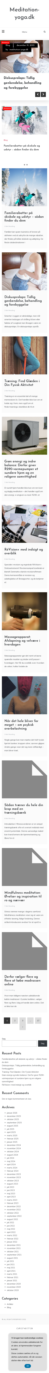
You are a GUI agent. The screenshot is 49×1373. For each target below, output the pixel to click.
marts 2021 (12, 1274)
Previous (37, 94)
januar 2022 (12, 1242)
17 (38, 1020)
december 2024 (14, 1145)
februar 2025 (12, 1138)
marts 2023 (12, 1200)
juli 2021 (10, 1261)
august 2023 (12, 1184)
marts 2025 (12, 1135)
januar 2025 (12, 1142)
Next (43, 94)
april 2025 (11, 1132)
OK (28, 1366)
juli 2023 (10, 1187)
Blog (8, 45)
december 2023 (14, 1174)
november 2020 (14, 1287)
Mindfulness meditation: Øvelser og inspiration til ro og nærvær (23, 896)
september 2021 (14, 1255)
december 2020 (14, 1284)
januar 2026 (12, 1113)
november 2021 (14, 1248)
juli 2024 (10, 1158)
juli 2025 (10, 1129)
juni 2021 (11, 1264)
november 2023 (14, 1177)
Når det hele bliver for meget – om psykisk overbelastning (21, 724)
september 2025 (14, 1122)
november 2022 (14, 1209)
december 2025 (14, 1116)
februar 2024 (12, 1171)
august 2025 (12, 1126)
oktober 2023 (13, 1180)
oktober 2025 (13, 1119)
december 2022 (14, 1206)
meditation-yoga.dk (18, 50)
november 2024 (14, 1148)
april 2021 (11, 1271)
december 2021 (14, 1245)
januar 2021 (12, 1280)
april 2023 (11, 1196)
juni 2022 (11, 1226)
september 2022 (14, 1216)
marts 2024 (12, 1168)
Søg (4, 1039)
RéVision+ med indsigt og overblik (16, 1085)
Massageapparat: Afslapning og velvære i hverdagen (22, 640)
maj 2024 (11, 1161)
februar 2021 (12, 1277)
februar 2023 (12, 1203)
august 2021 (12, 1258)
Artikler (10, 1304)
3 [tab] (27, 164)
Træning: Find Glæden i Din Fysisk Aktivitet (20, 1072)
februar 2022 (12, 1238)
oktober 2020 (13, 1290)
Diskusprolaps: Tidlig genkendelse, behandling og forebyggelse (22, 83)
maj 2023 (11, 1193)
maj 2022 (11, 1229)
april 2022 (11, 1232)
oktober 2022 (13, 1213)
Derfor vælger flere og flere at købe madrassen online (22, 980)
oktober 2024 (13, 1151)
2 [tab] (24, 164)
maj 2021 (11, 1267)
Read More (15, 94)
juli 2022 (10, 1222)
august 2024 (12, 1155)
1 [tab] (22, 164)
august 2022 (12, 1219)
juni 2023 (11, 1190)
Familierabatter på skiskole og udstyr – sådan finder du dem (24, 216)
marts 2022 (12, 1235)
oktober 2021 (13, 1251)
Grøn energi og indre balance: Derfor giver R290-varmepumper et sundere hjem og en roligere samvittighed (21, 469)
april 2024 (11, 1164)
